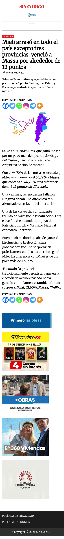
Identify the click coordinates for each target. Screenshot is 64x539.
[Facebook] (5, 106)
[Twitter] (12, 106)
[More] (40, 106)
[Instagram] (26, 106)
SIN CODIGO (31, 6)
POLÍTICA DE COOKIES (16, 521)
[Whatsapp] (19, 106)
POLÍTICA (8, 36)
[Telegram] (33, 106)
